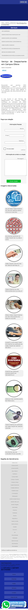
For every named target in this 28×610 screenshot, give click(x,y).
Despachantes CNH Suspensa (9, 38)
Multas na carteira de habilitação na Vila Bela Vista (13, 238)
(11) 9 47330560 (5, 570)
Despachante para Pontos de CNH (11, 34)
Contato (14, 592)
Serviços (14, 28)
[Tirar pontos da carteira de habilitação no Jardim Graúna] (14, 414)
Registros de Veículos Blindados (11, 48)
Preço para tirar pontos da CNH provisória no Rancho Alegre (13, 316)
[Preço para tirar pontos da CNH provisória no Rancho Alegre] (14, 304)
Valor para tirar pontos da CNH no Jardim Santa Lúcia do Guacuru (13, 210)
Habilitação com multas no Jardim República (13, 264)
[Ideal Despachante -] (14, 9)
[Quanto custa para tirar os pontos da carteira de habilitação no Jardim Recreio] (14, 332)
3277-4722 (6, 568)
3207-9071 (15, 568)
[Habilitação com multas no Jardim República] (14, 253)
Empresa (14, 579)
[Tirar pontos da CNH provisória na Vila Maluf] (14, 278)
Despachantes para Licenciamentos (11, 41)
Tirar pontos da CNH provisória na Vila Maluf (13, 290)
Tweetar (4, 70)
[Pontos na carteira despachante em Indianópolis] (14, 361)
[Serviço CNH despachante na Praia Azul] (14, 388)
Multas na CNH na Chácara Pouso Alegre (13, 453)
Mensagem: (20, 158)
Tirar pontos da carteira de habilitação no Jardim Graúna (13, 426)
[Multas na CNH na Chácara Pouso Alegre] (14, 441)
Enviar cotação (14, 181)
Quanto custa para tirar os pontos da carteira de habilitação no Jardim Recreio (13, 345)
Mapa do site (14, 597)
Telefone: (21, 141)
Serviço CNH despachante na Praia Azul (14, 400)
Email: (7, 135)
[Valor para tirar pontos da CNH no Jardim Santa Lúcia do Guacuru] (14, 198)
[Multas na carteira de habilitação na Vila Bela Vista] (14, 225)
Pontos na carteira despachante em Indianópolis (12, 373)
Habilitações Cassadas (8, 45)
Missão (14, 583)
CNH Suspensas (6, 31)
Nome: (22, 128)
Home (14, 574)
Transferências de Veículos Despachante (13, 55)
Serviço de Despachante (8, 52)
